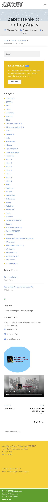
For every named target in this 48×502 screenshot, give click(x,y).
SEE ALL (14, 82)
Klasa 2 (9, 163)
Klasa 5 (9, 174)
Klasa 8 (9, 181)
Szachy (9, 224)
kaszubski (10, 156)
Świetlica (9, 217)
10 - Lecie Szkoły (10, 277)
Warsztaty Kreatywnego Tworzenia (19, 238)
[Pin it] (39, 422)
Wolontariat (10, 242)
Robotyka (10, 206)
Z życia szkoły (11, 263)
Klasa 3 (9, 167)
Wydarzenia (10, 260)
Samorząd (10, 210)
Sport (8, 213)
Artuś (8, 106)
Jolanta (23, 33)
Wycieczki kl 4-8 (12, 256)
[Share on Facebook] (34, 422)
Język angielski (12, 149)
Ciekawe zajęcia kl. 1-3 (15, 127)
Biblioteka (10, 113)
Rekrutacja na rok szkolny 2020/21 (37, 411)
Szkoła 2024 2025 (13, 231)
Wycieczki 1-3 (11, 253)
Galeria (25, 30)
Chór (8, 120)
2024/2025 (10, 98)
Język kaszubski (12, 152)
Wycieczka (10, 249)
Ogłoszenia (10, 195)
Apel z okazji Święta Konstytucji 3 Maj (18, 287)
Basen (8, 109)
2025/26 (9, 102)
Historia (9, 145)
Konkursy (9, 188)
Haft (8, 138)
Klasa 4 (9, 170)
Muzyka (9, 192)
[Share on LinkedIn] (42, 422)
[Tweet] (37, 422)
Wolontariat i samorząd (15, 245)
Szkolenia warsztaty (14, 228)
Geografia (10, 134)
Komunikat (9, 409)
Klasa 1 (9, 159)
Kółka (8, 185)
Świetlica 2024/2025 (14, 220)
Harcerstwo (33, 30)
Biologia (9, 116)
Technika (9, 235)
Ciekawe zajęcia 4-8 (14, 124)
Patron (8, 202)
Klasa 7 (9, 177)
